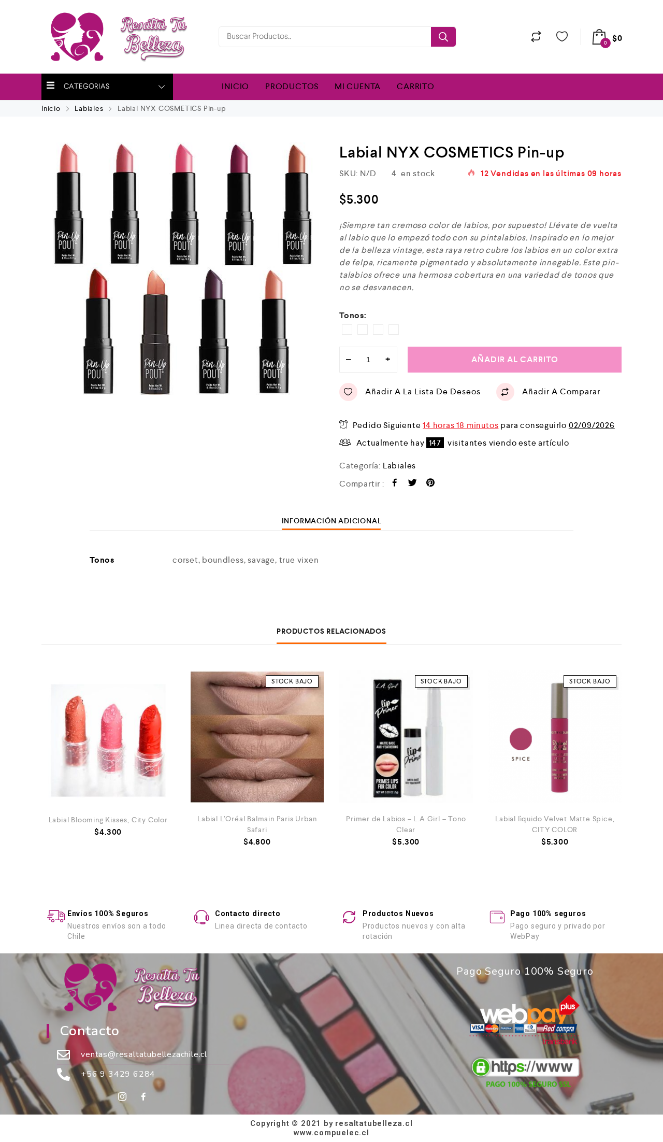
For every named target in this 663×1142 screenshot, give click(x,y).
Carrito (416, 86)
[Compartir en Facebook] (395, 484)
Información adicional (332, 520)
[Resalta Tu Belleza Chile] (125, 36)
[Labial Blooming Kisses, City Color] (108, 737)
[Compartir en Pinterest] (430, 484)
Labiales (89, 108)
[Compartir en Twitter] (412, 484)
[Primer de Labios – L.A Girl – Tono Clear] (406, 737)
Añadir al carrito (514, 359)
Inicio (235, 86)
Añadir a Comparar (561, 391)
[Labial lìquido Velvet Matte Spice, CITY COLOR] (555, 737)
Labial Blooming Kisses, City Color (108, 819)
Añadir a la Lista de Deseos (423, 391)
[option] (182, 268)
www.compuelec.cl (331, 1132)
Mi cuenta (358, 86)
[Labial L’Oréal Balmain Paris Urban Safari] (257, 737)
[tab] (331, 520)
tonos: (353, 315)
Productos (292, 86)
